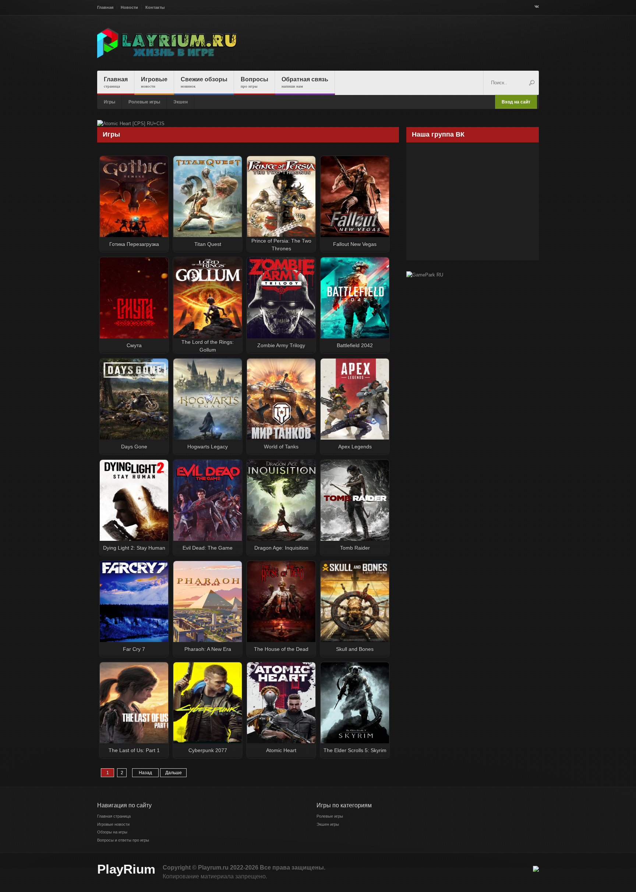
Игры (109, 102)
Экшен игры (328, 824)
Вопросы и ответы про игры (123, 840)
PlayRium (126, 869)
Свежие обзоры (204, 82)
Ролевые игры (144, 102)
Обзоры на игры (112, 832)
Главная (105, 7)
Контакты (155, 7)
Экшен (180, 102)
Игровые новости (113, 824)
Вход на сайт (516, 102)
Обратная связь (305, 82)
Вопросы (254, 82)
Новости (129, 7)
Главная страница (114, 816)
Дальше (173, 772)
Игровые (154, 82)
